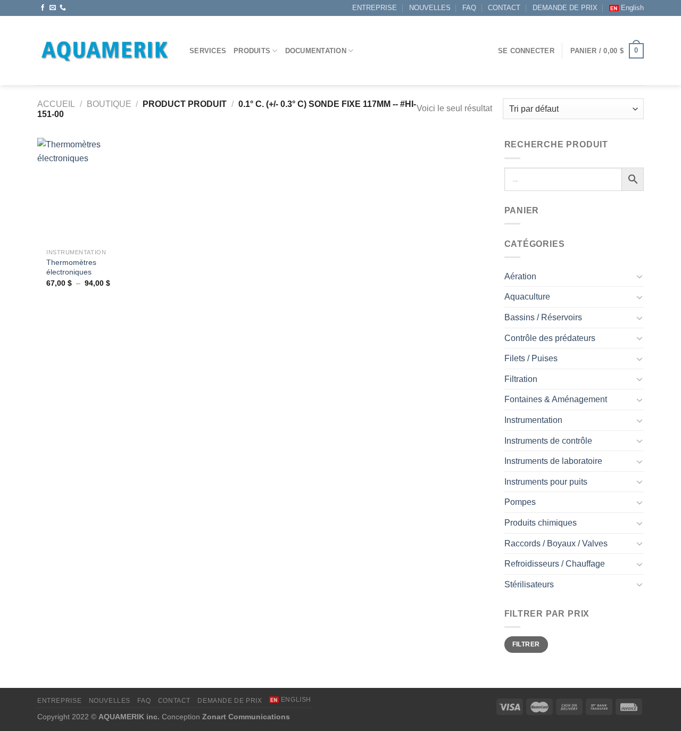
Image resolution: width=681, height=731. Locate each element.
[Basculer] (639, 276)
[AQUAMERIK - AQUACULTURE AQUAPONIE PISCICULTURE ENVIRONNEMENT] (105, 50)
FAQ (469, 8)
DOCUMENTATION (315, 51)
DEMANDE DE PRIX (565, 8)
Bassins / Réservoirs (543, 317)
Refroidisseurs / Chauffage (554, 563)
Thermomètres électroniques (71, 267)
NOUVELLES (430, 8)
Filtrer (526, 644)
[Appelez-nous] (63, 8)
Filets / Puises (531, 358)
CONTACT (504, 8)
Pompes (520, 501)
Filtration (520, 379)
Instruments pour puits (545, 481)
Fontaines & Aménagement (555, 399)
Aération (520, 276)
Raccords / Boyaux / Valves (556, 543)
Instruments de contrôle (548, 440)
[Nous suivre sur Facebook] (42, 8)
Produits (252, 51)
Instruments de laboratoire (553, 461)
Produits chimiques (540, 522)
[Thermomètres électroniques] (89, 190)
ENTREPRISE (374, 8)
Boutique (109, 104)
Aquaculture (527, 296)
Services (207, 51)
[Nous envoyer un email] (52, 8)
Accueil (56, 104)
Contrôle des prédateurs (549, 338)
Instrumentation (533, 420)
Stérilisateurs (529, 584)
